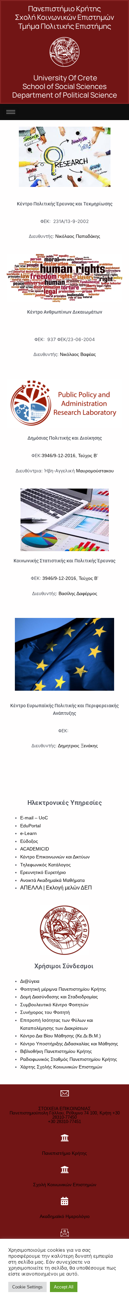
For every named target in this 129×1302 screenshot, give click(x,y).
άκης (95, 236)
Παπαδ (82, 236)
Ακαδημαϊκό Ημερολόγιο (65, 1216)
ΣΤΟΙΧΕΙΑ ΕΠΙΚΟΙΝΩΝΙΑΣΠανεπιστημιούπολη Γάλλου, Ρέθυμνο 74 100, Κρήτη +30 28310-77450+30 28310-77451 (65, 1115)
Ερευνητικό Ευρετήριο (43, 872)
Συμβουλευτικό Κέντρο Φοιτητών (54, 1004)
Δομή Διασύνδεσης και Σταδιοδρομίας (59, 996)
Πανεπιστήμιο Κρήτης (64, 1153)
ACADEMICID (34, 848)
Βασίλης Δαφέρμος (78, 593)
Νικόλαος (64, 236)
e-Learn (28, 833)
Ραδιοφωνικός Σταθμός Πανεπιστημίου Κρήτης (68, 1059)
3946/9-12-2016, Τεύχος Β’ (70, 455)
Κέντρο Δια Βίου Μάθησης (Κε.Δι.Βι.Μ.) (60, 1035)
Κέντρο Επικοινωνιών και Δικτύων (55, 856)
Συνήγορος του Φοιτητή (45, 1012)
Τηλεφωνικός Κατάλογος (45, 864)
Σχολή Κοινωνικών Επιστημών (64, 1184)
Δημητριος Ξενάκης (78, 745)
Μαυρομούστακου (95, 470)
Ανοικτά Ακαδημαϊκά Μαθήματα (52, 880)
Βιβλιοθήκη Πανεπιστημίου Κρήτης (56, 1051)
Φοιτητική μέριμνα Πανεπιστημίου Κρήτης (63, 989)
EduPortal (30, 825)
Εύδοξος (29, 841)
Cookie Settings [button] (27, 1286)
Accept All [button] (63, 1286)
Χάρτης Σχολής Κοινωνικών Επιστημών (61, 1066)
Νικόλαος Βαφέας (78, 354)
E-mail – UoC (34, 817)
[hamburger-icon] (10, 112)
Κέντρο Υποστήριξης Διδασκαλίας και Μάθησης (69, 1043)
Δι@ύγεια (29, 981)
